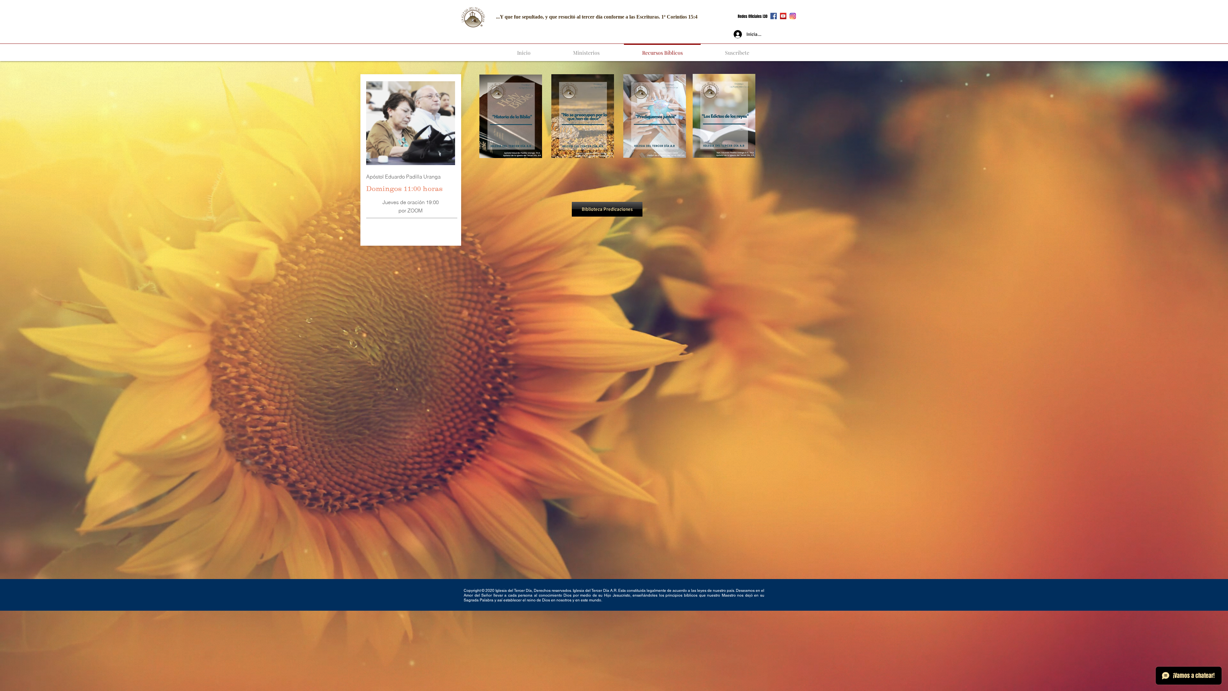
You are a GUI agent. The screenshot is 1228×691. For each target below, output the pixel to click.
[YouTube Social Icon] (783, 16)
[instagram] (793, 16)
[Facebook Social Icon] (773, 16)
